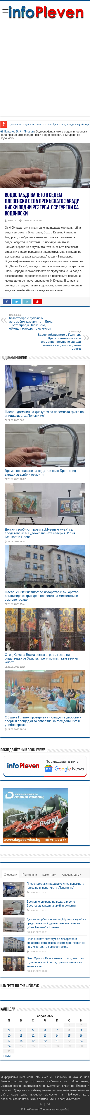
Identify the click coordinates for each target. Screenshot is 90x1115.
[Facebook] (44, 1104)
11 (20, 1035)
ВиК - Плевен (25, 131)
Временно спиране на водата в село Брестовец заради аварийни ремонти (40, 472)
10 (8, 1035)
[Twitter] (49, 1104)
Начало (8, 131)
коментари (49, 874)
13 (45, 1035)
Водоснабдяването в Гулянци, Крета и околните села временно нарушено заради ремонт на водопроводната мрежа (59, 340)
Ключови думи (71, 874)
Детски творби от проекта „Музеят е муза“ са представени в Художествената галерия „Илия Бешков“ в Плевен (40, 533)
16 (81, 1035)
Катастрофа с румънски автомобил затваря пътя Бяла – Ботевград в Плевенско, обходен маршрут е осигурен (30, 322)
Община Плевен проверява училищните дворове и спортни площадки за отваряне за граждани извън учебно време (43, 721)
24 (8, 1046)
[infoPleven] (45, 11)
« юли (6, 1055)
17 (8, 1041)
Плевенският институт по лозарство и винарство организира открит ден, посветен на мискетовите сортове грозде (41, 595)
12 (33, 1035)
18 (20, 1041)
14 (57, 1035)
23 (81, 1041)
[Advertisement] (45, 71)
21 (57, 1041)
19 (33, 1041)
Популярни (29, 874)
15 (69, 1035)
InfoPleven (31, 1109)
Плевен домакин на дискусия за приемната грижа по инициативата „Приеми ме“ (44, 413)
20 (45, 1041)
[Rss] (41, 1104)
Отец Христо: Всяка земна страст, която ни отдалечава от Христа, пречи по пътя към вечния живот (41, 658)
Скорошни (10, 874)
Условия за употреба (54, 1109)
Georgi (12, 220)
